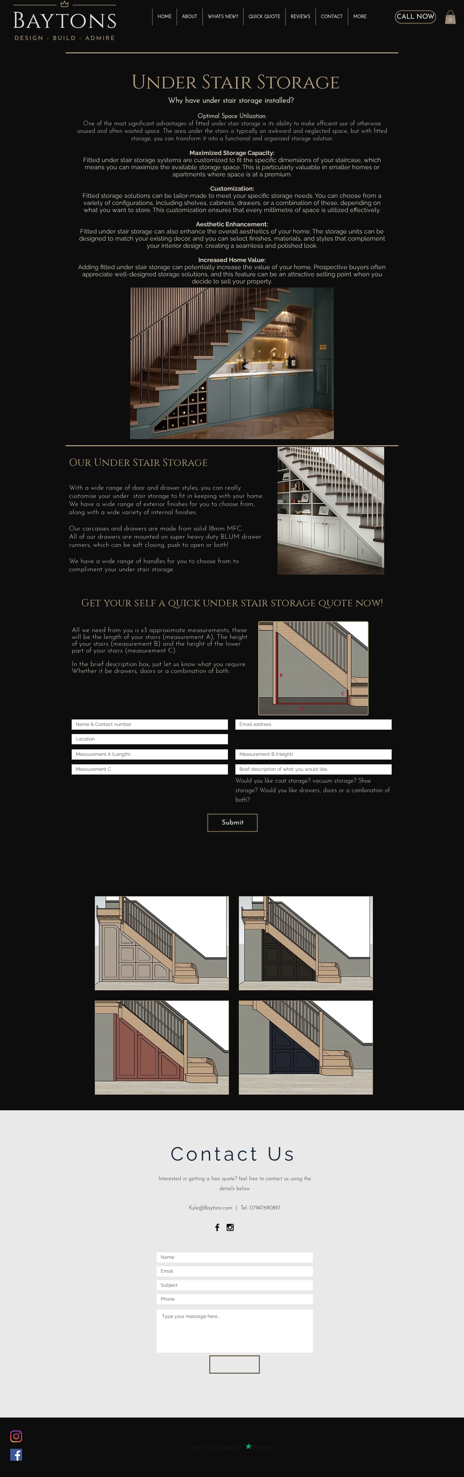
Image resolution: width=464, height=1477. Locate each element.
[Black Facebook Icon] (217, 1227)
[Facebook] (16, 1455)
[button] (450, 17)
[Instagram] (16, 1436)
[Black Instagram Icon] (230, 1227)
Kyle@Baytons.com (210, 1208)
